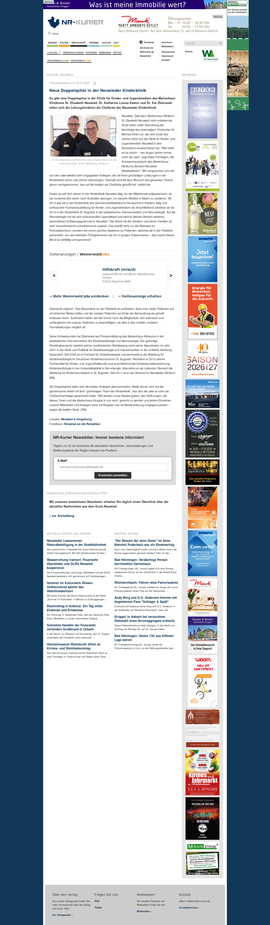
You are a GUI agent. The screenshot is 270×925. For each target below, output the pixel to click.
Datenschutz (168, 51)
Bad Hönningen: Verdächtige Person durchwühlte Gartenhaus (140, 561)
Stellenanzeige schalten (141, 296)
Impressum (168, 55)
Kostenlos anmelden (112, 475)
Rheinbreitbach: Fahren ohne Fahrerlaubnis (146, 582)
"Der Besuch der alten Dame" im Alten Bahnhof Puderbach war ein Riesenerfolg (144, 542)
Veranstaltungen (73, 52)
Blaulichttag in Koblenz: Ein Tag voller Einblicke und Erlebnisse (75, 608)
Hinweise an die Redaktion (82, 424)
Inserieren (167, 42)
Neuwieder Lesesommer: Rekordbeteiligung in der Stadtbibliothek (76, 542)
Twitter (98, 907)
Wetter (117, 52)
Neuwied (66, 75)
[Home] (49, 33)
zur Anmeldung (63, 515)
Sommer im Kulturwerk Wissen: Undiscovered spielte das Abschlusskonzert (70, 587)
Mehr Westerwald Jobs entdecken (81, 296)
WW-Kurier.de (147, 51)
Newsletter (145, 55)
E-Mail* (62, 460)
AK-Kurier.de (146, 47)
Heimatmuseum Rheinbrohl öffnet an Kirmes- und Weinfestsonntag (73, 646)
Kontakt (166, 60)
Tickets (188, 51)
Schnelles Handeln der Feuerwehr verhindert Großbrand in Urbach (71, 627)
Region (52, 42)
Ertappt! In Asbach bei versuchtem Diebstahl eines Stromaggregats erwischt (144, 618)
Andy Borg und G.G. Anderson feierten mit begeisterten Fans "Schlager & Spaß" (145, 599)
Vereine (94, 42)
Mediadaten (168, 46)
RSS (97, 901)
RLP (116, 42)
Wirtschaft (79, 42)
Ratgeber (91, 52)
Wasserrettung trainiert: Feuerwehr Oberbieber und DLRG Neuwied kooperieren (72, 563)
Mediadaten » (144, 911)
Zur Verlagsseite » (62, 915)
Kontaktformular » (189, 907)
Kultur (106, 42)
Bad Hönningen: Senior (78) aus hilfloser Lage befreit (144, 638)
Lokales (52, 52)
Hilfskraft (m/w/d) (119, 269)
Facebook (149, 42)
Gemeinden (105, 52)
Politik (64, 42)
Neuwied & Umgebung (76, 419)
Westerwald (58, 60)
